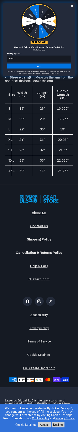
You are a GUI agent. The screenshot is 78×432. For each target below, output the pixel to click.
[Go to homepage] (39, 199)
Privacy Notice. (65, 418)
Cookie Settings (38, 354)
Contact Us (39, 226)
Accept (44, 424)
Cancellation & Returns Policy (39, 252)
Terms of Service (39, 341)
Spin (39, 66)
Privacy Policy (39, 328)
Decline (58, 424)
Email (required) (14, 54)
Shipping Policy (39, 239)
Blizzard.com (39, 279)
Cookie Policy (40, 418)
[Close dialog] (72, 6)
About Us (39, 213)
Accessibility (39, 315)
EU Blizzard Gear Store (39, 368)
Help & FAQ (39, 266)
